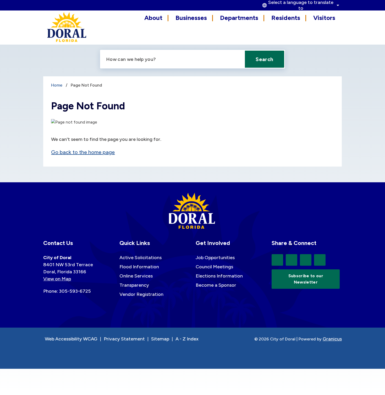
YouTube (305, 260)
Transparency (134, 285)
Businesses (191, 18)
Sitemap (160, 339)
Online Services (136, 276)
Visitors (324, 18)
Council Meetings (214, 267)
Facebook (291, 260)
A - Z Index (187, 339)
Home (56, 85)
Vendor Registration (141, 294)
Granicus (332, 339)
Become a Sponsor (216, 285)
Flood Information (139, 267)
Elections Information (219, 276)
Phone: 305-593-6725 (67, 291)
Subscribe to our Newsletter (305, 279)
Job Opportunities (215, 257)
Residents (285, 18)
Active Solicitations (140, 257)
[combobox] (300, 5)
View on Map (57, 279)
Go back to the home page (83, 152)
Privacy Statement (124, 339)
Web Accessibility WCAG (71, 339)
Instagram (320, 260)
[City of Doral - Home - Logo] (66, 27)
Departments (239, 18)
